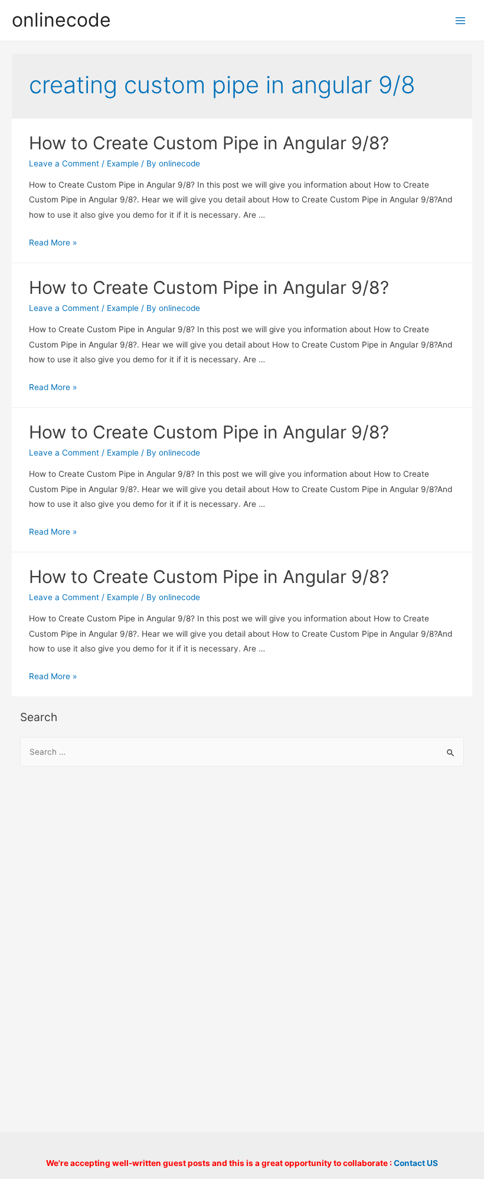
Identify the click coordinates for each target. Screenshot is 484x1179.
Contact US (416, 1163)
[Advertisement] (242, 871)
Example (123, 163)
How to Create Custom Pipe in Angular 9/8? (209, 142)
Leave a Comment (64, 163)
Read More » (53, 242)
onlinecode (61, 19)
